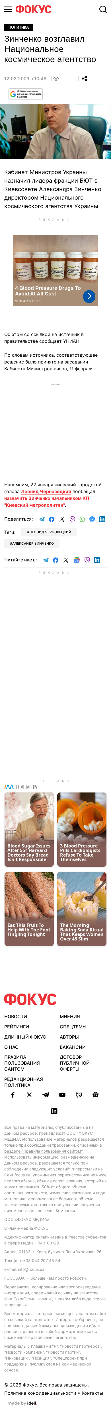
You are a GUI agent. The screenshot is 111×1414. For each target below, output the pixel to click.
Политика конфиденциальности (40, 1393)
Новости (15, 1016)
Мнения (70, 1016)
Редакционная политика (23, 1082)
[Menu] (8, 9)
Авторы (69, 1037)
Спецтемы (73, 1027)
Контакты (92, 1393)
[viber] (79, 1095)
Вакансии (73, 1047)
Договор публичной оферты (75, 1063)
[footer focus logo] (30, 999)
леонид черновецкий (50, 532)
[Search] (103, 9)
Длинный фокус (25, 1037)
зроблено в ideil (22, 1403)
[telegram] (46, 1095)
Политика (19, 27)
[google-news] (95, 1095)
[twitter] (29, 1095)
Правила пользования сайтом (22, 1063)
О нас (11, 1047)
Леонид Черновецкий (46, 491)
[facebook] (13, 1095)
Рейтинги (16, 1027)
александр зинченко (33, 543)
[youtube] (62, 1095)
